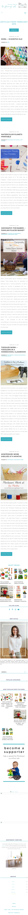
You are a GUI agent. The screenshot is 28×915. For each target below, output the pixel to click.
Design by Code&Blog (14, 912)
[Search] (25, 672)
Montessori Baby (13, 234)
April (13, 887)
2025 (13, 881)
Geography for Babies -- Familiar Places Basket (13, 229)
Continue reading (6, 119)
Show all (14, 30)
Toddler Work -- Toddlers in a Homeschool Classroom (13, 349)
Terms (14, 903)
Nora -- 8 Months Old (11, 39)
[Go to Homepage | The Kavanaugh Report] (14, 9)
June (13, 884)
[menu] (1, 12)
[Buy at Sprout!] (14, 867)
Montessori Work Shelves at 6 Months (11, 455)
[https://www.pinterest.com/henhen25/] (12, 609)
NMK (8, 42)
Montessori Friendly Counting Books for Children (20, 600)
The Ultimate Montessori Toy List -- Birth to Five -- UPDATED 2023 (6, 582)
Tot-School (16, 139)
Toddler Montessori (19, 355)
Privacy (14, 906)
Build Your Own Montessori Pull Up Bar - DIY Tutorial (6, 600)
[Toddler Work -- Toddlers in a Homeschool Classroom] (14, 385)
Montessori (4, 234)
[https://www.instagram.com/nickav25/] (15, 609)
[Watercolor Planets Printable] (14, 171)
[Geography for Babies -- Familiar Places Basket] (14, 275)
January (13, 892)
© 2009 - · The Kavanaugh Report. (14, 909)
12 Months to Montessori (14, 233)
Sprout (4, 845)
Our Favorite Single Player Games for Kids (19, 582)
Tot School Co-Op (6, 356)
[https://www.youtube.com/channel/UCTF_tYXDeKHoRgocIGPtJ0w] (18, 609)
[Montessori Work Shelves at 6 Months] (14, 499)
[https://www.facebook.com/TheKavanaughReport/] (9, 609)
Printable (10, 139)
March (13, 889)
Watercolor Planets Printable (11, 135)
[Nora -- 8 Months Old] (14, 65)
